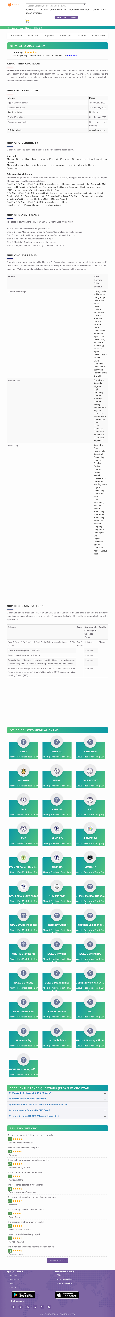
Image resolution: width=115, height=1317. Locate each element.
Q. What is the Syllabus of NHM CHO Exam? (30, 1093)
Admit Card (65, 35)
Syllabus (82, 35)
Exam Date (33, 35)
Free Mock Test (24, 756)
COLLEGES (30, 10)
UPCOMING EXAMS (58, 10)
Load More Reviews (56, 1260)
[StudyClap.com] (13, 4)
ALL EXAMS (42, 10)
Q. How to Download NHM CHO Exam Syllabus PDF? (34, 1116)
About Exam (16, 35)
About (12, 756)
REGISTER (61, 17)
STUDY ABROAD (100, 10)
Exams (14, 28)
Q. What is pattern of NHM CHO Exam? (27, 1099)
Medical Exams (25, 28)
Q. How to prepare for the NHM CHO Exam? (29, 1110)
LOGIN (73, 17)
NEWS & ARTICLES (34, 13)
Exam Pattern (98, 35)
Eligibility (49, 35)
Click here (72, 55)
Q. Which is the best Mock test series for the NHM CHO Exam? (39, 1104)
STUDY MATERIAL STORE (80, 10)
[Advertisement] (57, 578)
